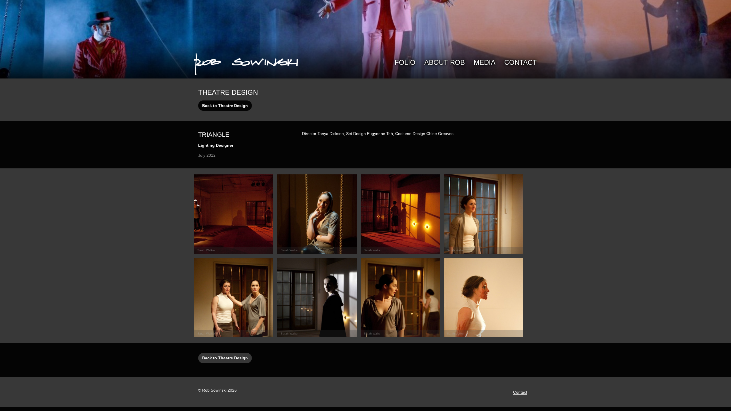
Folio (405, 62)
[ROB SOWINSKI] (246, 63)
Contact (520, 62)
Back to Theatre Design (225, 105)
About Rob (444, 62)
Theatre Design (228, 92)
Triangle (214, 134)
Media (484, 62)
